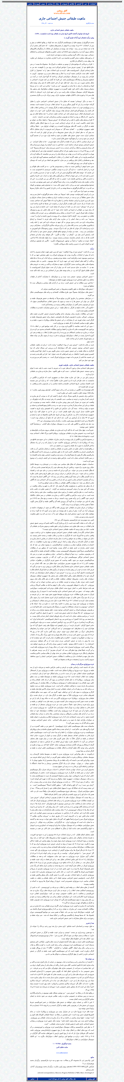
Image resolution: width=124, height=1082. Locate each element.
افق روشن (62, 11)
